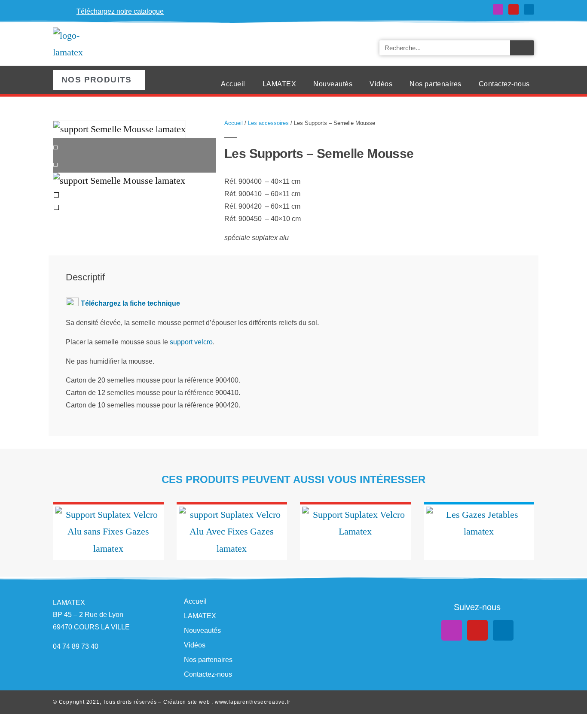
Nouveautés (332, 84)
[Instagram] (498, 9)
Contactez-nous (504, 84)
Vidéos (381, 84)
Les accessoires (268, 123)
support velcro (191, 342)
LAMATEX (280, 84)
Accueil (233, 84)
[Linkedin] (529, 9)
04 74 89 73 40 (75, 646)
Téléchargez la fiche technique (130, 303)
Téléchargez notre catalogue (120, 11)
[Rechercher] (522, 47)
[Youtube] (513, 9)
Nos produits (96, 79)
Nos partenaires (436, 84)
